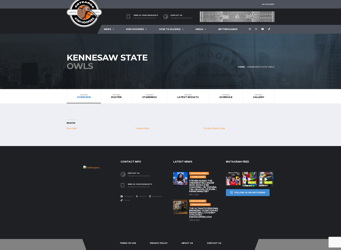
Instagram (157, 196)
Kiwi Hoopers (135, 29)
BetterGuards (227, 29)
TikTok (126, 200)
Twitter (142, 196)
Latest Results (188, 96)
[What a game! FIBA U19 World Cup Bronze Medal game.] (249, 179)
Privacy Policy (159, 243)
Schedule (225, 96)
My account (268, 4)
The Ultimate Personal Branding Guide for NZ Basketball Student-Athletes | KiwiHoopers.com (203, 212)
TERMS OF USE (128, 243)
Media (199, 29)
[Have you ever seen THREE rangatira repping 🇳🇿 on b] (233, 179)
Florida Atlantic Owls (214, 128)
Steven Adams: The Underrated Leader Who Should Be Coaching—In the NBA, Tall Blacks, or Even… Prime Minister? (203, 186)
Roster (116, 96)
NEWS (107, 29)
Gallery (258, 96)
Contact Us (214, 243)
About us (187, 243)
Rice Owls (72, 128)
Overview (84, 96)
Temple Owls (142, 128)
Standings (149, 96)
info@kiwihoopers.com (145, 18)
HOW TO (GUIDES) (169, 29)
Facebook (128, 196)
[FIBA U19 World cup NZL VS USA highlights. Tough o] (266, 179)
